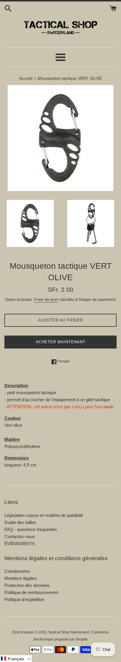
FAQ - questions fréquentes (30, 529)
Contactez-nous (19, 536)
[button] (16, 658)
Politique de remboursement (31, 592)
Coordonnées (17, 571)
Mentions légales (20, 578)
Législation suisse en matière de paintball (43, 515)
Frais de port (46, 299)
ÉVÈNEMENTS (19, 543)
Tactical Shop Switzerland (68, 632)
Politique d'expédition (24, 599)
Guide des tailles (20, 522)
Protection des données (27, 585)
